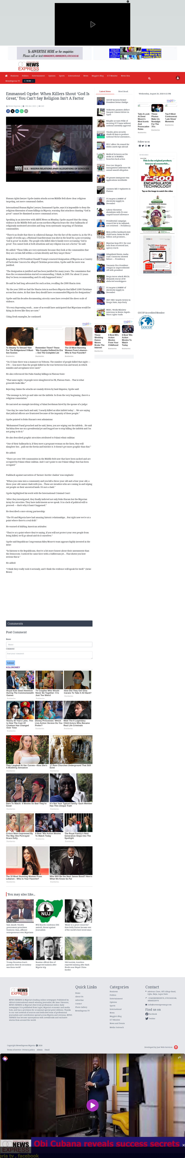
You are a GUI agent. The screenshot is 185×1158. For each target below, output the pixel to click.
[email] (26, 111)
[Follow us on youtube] (149, 146)
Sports (62, 76)
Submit (10, 663)
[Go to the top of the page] (176, 1047)
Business (14, 76)
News (85, 76)
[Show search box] (149, 78)
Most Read (123, 91)
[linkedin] (17, 111)
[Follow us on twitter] (143, 146)
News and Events (117, 1023)
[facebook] (8, 111)
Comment (10, 649)
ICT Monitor (112, 76)
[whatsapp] (22, 111)
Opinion (52, 76)
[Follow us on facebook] (140, 146)
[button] (128, 1)
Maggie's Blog (98, 76)
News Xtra (125, 76)
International (74, 76)
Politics (25, 76)
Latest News (105, 91)
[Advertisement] (157, 293)
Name (8, 639)
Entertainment (38, 76)
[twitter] (13, 111)
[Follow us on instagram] (146, 146)
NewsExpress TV (13, 81)
